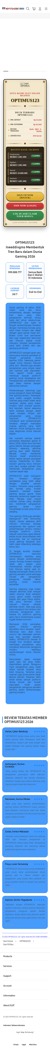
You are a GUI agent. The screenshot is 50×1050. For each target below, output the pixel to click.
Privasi (15, 1045)
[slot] (8, 8)
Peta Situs (33, 1045)
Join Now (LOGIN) (25, 205)
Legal (24, 1045)
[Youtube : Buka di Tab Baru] (33, 1038)
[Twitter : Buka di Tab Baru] (22, 1038)
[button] (34, 8)
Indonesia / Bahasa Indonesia (14, 1025)
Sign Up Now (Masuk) (25, 196)
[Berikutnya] (47, 50)
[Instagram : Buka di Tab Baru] (27, 1038)
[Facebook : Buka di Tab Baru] (16, 1038)
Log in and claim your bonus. (25, 215)
